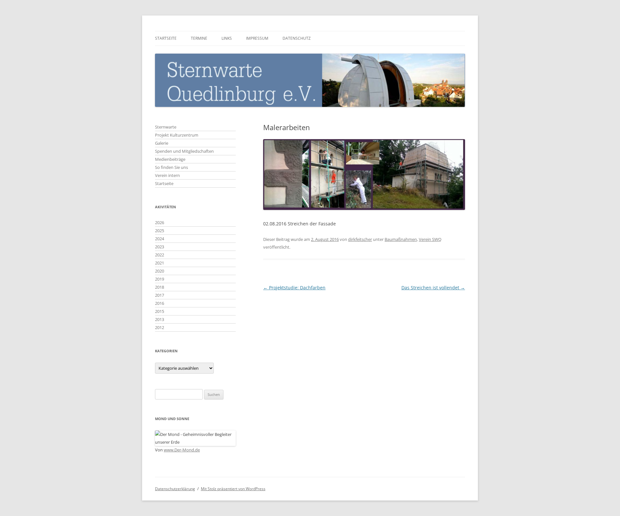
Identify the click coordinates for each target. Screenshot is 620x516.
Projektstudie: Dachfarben (294, 287)
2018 (159, 287)
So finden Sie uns (171, 167)
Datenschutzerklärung (175, 488)
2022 (159, 255)
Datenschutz (297, 38)
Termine (199, 38)
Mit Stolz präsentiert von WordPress (233, 488)
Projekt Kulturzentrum (176, 135)
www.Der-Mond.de (182, 450)
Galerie (161, 143)
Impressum (257, 38)
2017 (159, 295)
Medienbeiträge (170, 159)
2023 (159, 247)
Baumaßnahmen (401, 239)
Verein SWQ (430, 239)
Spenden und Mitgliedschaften (184, 151)
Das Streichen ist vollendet (433, 287)
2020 (159, 271)
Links (227, 38)
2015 (159, 311)
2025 (159, 230)
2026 (159, 222)
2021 (159, 263)
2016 (159, 303)
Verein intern (167, 175)
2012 (159, 327)
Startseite (166, 38)
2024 (159, 239)
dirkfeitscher (360, 239)
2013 (159, 319)
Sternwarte (165, 127)
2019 (159, 279)
